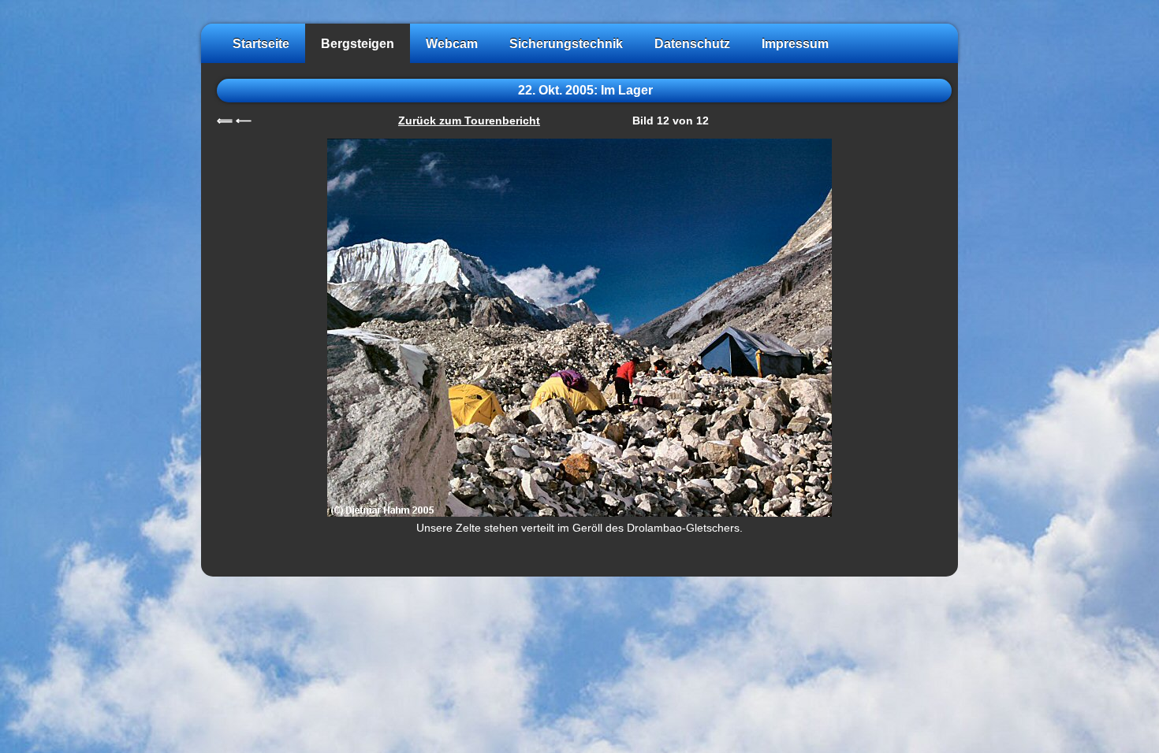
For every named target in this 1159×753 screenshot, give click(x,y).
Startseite (261, 43)
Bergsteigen (357, 43)
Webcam (452, 43)
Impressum (795, 43)
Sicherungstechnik (566, 43)
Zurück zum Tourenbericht (469, 121)
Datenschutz (692, 43)
